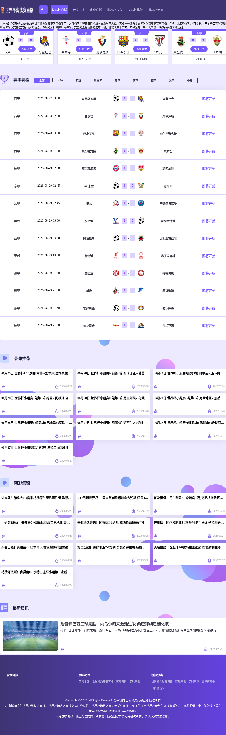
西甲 (27, 33)
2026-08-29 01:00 (48, 150)
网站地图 (84, 681)
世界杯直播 (59, 10)
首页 (43, 10)
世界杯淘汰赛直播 (102, 681)
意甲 (117, 80)
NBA (60, 79)
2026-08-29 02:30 (48, 168)
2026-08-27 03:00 (48, 98)
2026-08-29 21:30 (48, 273)
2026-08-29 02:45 (48, 185)
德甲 (153, 80)
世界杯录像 (114, 10)
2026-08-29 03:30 (48, 238)
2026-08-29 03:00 (48, 220)
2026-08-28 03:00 (48, 133)
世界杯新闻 (156, 10)
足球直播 (78, 10)
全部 (42, 80)
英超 (78, 80)
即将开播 (27, 49)
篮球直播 (96, 10)
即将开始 (208, 99)
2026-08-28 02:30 (48, 115)
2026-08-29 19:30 (48, 255)
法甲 (171, 80)
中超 (189, 80)
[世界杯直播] (17, 10)
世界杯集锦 (135, 10)
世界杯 (98, 80)
